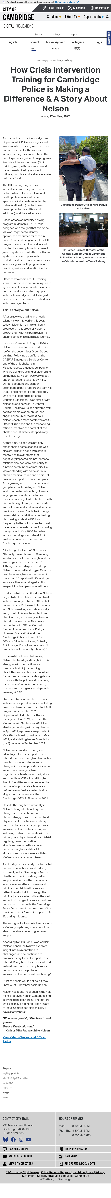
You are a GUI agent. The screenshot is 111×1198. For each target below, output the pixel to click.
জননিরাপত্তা (68, 60)
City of (9, 9)
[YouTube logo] (29, 1140)
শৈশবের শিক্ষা (7, 1088)
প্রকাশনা (38, 34)
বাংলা (34, 48)
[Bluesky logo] (6, 1140)
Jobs (90, 1172)
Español (34, 42)
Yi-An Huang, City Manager (22, 1172)
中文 (77, 48)
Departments (92, 17)
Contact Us (82, 1175)
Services (52, 17)
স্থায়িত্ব (6, 1092)
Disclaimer (79, 1172)
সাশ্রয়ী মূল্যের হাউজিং (11, 1073)
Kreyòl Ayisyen (55, 42)
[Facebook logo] (14, 1140)
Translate (100, 8)
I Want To (71, 17)
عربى (99, 42)
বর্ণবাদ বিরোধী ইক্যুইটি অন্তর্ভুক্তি (15, 1078)
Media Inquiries (63, 1175)
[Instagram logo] (21, 1140)
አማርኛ (55, 48)
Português (77, 42)
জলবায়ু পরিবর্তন (8, 1083)
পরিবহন (5, 1097)
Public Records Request (56, 1172)
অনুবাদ (74, 34)
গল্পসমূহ (56, 34)
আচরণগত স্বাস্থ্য (42, 60)
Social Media (45, 1175)
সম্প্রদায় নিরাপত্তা (56, 60)
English (12, 42)
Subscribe (79, 8)
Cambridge (18, 18)
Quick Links (54, 8)
